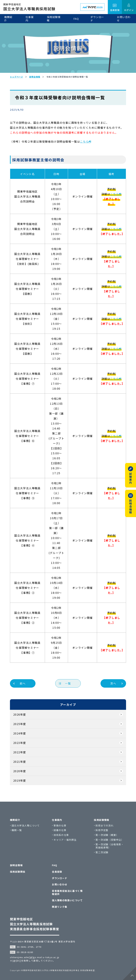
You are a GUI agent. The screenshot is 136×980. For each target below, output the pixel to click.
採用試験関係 (17, 871)
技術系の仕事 (61, 835)
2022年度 (19, 752)
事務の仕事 (60, 825)
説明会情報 (16, 865)
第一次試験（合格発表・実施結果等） (110, 846)
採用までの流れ (104, 825)
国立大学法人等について (26, 825)
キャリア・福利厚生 (65, 839)
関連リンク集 (59, 906)
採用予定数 (102, 830)
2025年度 (19, 724)
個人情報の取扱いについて (67, 900)
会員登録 (57, 871)
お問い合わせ (124, 18)
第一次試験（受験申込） (110, 839)
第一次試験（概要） (107, 835)
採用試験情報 (54, 18)
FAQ (76, 18)
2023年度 (19, 743)
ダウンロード (97, 18)
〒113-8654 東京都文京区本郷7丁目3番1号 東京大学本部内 (42, 941)
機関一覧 (17, 830)
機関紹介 (8, 18)
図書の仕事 (60, 830)
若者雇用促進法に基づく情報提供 (67, 892)
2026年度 (19, 714)
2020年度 (19, 771)
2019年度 (19, 780)
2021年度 (19, 762)
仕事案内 (30, 18)
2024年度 (19, 733)
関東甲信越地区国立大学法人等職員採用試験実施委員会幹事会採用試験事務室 (34, 924)
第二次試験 (102, 852)
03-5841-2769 (25, 946)
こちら (84, 141)
